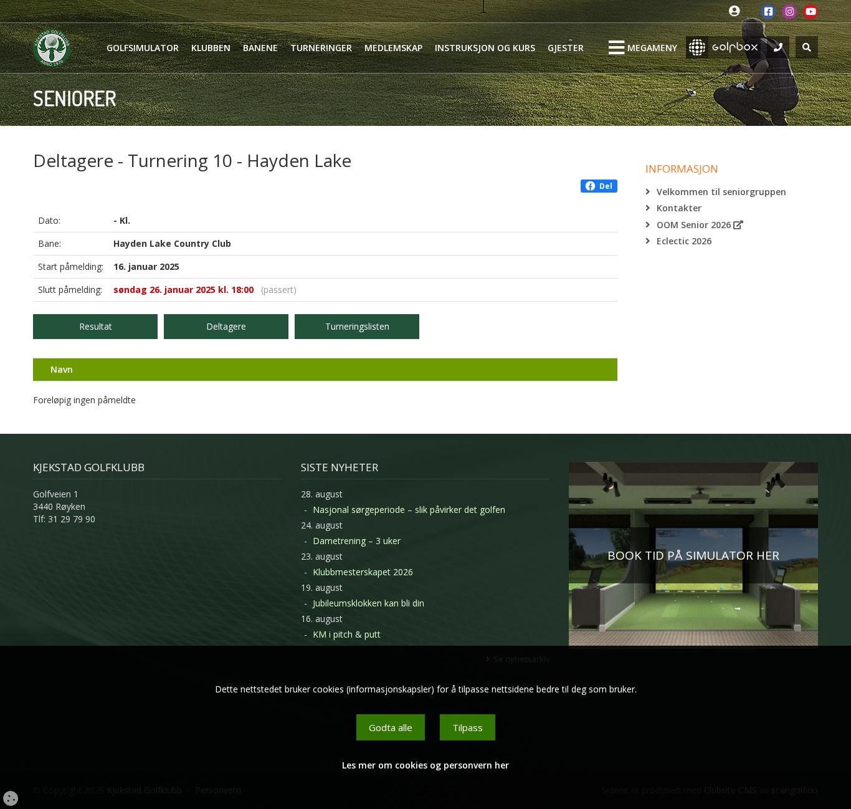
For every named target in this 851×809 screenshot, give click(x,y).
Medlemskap (393, 48)
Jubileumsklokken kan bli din (368, 603)
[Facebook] (768, 11)
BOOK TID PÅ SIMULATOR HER (693, 555)
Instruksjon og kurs (485, 48)
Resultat (95, 326)
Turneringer (321, 48)
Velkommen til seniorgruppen (721, 192)
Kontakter (679, 208)
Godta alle (390, 727)
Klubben (211, 48)
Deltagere (226, 326)
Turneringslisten (357, 326)
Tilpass (467, 727)
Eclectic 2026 (684, 241)
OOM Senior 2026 (695, 225)
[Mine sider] (737, 11)
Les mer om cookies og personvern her (425, 765)
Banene (260, 48)
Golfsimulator (143, 48)
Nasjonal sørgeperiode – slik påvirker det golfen (409, 509)
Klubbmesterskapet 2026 (363, 572)
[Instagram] (789, 11)
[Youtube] (810, 11)
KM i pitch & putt (347, 634)
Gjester (566, 48)
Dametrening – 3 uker (357, 541)
